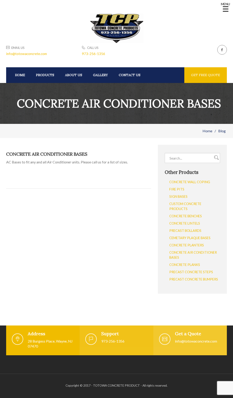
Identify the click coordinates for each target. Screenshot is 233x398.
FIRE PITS (176, 189)
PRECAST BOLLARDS (185, 231)
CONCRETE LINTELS (184, 223)
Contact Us (129, 75)
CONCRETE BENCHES (185, 216)
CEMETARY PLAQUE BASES (189, 238)
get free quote (205, 75)
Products (45, 75)
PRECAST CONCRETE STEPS (191, 272)
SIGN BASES (178, 196)
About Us (73, 75)
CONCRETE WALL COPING (189, 182)
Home (20, 75)
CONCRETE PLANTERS (186, 245)
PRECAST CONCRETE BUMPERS (193, 279)
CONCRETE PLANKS (184, 265)
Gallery (100, 75)
